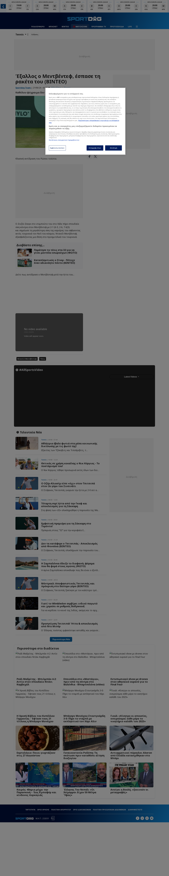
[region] (85, 121)
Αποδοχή (113, 148)
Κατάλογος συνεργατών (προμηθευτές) (64, 140)
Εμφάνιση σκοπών (57, 148)
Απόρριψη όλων (95, 148)
